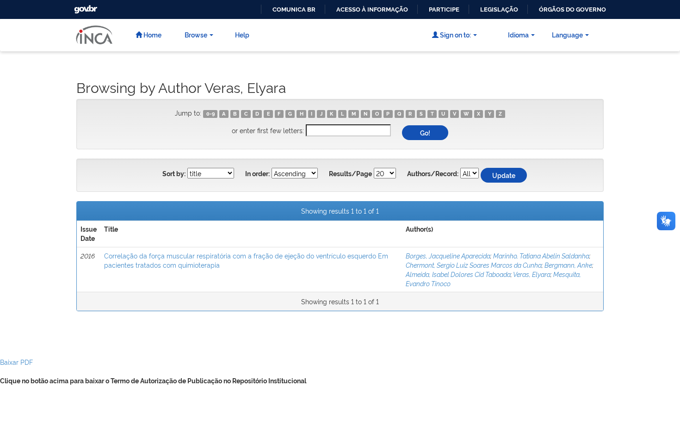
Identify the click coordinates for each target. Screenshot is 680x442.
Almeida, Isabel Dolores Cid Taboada (458, 274)
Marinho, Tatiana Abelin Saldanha (541, 255)
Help (242, 34)
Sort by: (173, 174)
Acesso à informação (372, 9)
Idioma (518, 34)
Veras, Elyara (531, 274)
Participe (444, 9)
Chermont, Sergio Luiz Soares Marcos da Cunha (474, 264)
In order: (257, 174)
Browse (196, 34)
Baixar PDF (16, 361)
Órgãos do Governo (572, 9)
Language (567, 34)
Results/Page (350, 174)
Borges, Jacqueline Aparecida (448, 255)
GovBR (84, 6)
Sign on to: (455, 34)
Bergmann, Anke (568, 264)
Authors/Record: (432, 174)
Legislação (499, 9)
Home (151, 34)
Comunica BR (293, 9)
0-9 (210, 114)
